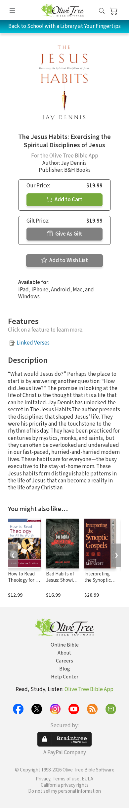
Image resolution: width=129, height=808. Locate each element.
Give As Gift (68, 234)
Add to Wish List (68, 260)
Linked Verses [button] (33, 343)
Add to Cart (68, 200)
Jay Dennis (74, 163)
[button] (102, 11)
